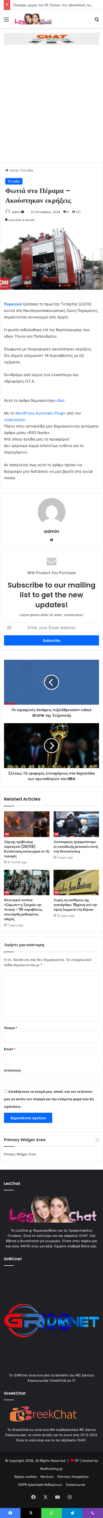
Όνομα (10, 1028)
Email (10, 1049)
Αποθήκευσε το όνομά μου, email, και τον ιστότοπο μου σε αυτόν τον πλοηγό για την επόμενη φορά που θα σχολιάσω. (49, 1098)
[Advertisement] (51, 108)
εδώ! (60, 400)
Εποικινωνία (75, 1485)
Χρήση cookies (25, 1477)
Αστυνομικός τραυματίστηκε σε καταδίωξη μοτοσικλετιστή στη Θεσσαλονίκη (76, 846)
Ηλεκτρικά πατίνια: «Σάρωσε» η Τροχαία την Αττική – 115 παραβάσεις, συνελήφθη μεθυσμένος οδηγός (23, 909)
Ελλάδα (27, 170)
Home (13, 170)
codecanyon (15, 419)
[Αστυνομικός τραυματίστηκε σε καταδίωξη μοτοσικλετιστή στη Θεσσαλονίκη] (76, 824)
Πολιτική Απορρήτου (73, 1477)
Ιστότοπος (12, 1070)
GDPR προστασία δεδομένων (40, 1485)
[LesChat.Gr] (32, 19)
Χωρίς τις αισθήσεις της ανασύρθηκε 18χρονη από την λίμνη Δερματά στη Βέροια (75, 904)
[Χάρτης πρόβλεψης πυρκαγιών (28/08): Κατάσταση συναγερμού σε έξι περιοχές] (27, 824)
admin (16, 212)
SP (77, 1461)
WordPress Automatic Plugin (40, 413)
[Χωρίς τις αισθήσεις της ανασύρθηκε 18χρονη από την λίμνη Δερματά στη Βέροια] (76, 882)
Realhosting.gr (51, 1469)
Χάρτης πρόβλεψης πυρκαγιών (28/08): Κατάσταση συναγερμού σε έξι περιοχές (27, 849)
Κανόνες (47, 1477)
